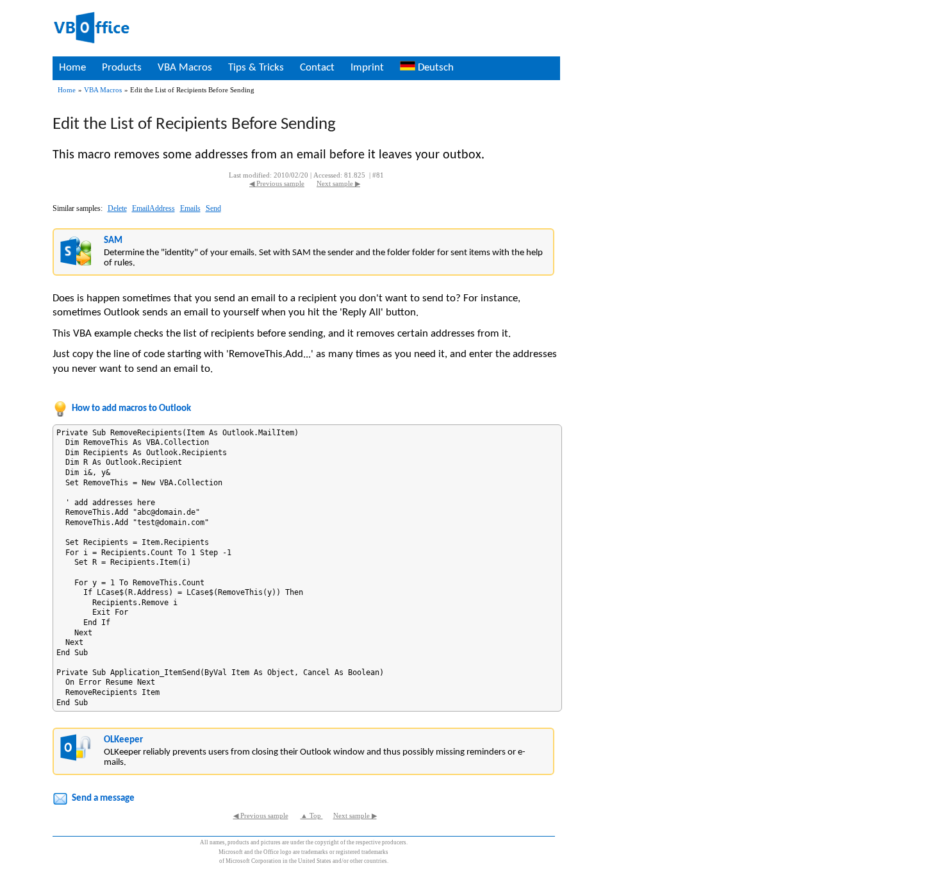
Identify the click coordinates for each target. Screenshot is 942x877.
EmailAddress (153, 208)
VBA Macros (185, 67)
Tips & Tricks (256, 67)
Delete (117, 208)
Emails (190, 208)
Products (122, 67)
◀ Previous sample (276, 183)
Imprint (367, 67)
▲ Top (312, 815)
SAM (113, 241)
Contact (317, 67)
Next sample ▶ (338, 183)
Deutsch (434, 67)
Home (72, 67)
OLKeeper (123, 740)
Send (213, 208)
